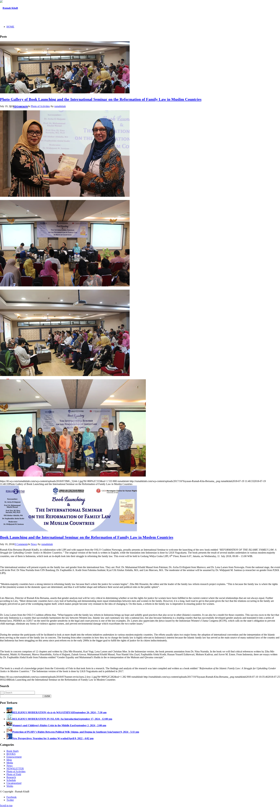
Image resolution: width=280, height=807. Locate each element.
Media (9, 762)
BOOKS (11, 754)
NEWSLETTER (15, 768)
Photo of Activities (40, 106)
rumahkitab (60, 106)
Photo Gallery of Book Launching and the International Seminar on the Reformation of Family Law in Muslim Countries (100, 99)
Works (9, 786)
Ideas (9, 759)
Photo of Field (13, 774)
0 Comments (21, 106)
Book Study (12, 751)
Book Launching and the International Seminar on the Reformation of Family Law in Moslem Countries (86, 537)
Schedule (11, 780)
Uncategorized (13, 783)
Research (11, 777)
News (34, 544)
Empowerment (14, 756)
